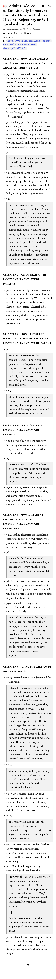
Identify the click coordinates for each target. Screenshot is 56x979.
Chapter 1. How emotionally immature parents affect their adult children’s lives (27, 63)
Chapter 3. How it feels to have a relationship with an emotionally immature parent (27, 338)
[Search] (49, 6)
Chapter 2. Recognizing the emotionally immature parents (25, 279)
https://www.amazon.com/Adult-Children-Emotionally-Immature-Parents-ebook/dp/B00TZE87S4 (27, 44)
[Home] (43, 6)
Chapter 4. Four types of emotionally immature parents (22, 430)
